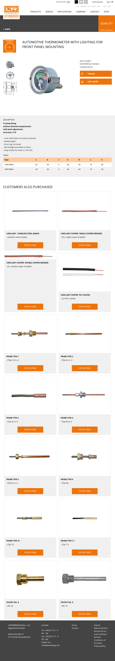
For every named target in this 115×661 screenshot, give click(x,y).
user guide (93, 81)
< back (6, 29)
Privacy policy (99, 646)
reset (109, 2)
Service (49, 11)
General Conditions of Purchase (99, 640)
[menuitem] (36, 12)
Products (36, 11)
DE (104, 6)
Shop (106, 11)
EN (109, 6)
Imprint (97, 625)
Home (74, 625)
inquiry (91, 73)
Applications (64, 11)
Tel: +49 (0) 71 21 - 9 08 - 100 (88, 6)
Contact (94, 11)
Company (81, 11)
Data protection (100, 628)
